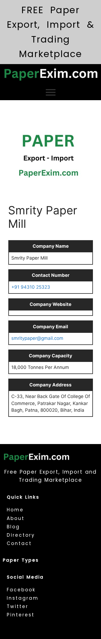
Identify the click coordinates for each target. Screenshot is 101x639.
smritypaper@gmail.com (37, 338)
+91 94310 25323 (30, 287)
